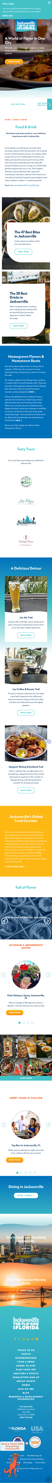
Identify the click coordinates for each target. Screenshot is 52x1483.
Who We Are (26, 1389)
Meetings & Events (26, 1373)
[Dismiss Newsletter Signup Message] (27, 1443)
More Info (7, 16)
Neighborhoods (26, 1358)
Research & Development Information (26, 1398)
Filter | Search (25, 1195)
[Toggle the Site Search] (3, 24)
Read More (23, 252)
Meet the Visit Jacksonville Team (32, 1459)
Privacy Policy (40, 1462)
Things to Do (26, 1350)
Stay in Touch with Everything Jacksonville (12, 1446)
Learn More (14, 62)
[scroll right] (49, 104)
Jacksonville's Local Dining (28, 185)
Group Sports (26, 1381)
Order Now (26, 1291)
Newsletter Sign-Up (26, 1377)
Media (26, 1385)
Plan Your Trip (26, 1370)
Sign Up (26, 1248)
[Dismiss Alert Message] (49, 2)
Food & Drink (26, 1362)
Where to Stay (26, 1365)
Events (26, 1354)
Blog (26, 1393)
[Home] (26, 25)
